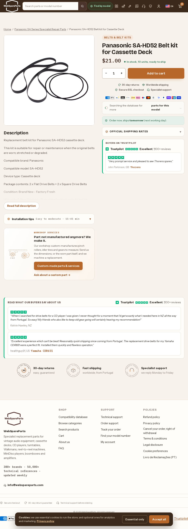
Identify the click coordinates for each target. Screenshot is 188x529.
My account (108, 442)
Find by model (102, 6)
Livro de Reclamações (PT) (160, 457)
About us (64, 442)
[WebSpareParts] (12, 6)
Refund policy (151, 417)
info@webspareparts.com (25, 485)
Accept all (159, 519)
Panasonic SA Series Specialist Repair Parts (40, 29)
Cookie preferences (155, 451)
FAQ (61, 448)
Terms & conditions (155, 438)
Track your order (111, 429)
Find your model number (116, 435)
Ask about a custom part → (52, 275)
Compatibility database (73, 417)
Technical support (112, 417)
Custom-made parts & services (58, 266)
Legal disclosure (153, 444)
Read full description (21, 206)
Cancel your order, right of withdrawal (159, 431)
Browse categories (70, 423)
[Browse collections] (116, 6)
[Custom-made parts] (130, 6)
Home (7, 29)
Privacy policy (151, 423)
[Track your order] (123, 6)
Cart (61, 435)
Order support (109, 423)
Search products (69, 429)
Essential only (134, 519)
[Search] (82, 6)
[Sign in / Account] (158, 6)
